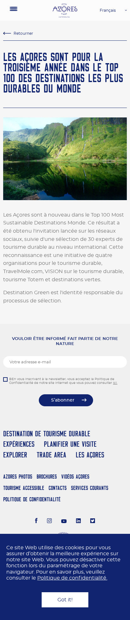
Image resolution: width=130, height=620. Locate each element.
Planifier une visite (70, 444)
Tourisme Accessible (23, 488)
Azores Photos (17, 477)
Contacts (58, 488)
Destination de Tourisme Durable (46, 434)
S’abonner (62, 400)
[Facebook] (36, 521)
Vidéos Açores (75, 477)
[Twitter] (92, 521)
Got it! (65, 599)
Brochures (47, 477)
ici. (115, 383)
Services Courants (89, 488)
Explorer (15, 455)
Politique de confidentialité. (72, 578)
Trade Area (51, 455)
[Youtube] (64, 521)
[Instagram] (49, 521)
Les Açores (90, 455)
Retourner (23, 33)
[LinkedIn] (78, 521)
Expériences (18, 444)
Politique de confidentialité (32, 499)
